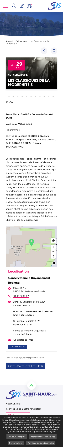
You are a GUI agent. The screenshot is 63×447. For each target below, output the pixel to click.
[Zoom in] (53, 247)
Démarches (22, 9)
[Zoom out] (53, 251)
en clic (30, 6)
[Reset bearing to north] (53, 256)
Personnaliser (15, 443)
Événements (21, 41)
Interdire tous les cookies (43, 436)
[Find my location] (53, 240)
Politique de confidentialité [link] (41, 443)
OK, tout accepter (16, 436)
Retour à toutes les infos (26, 366)
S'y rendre (16, 346)
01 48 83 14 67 (21, 296)
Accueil (9, 41)
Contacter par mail (23, 339)
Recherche (13, 9)
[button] (54, 50)
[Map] (31, 246)
